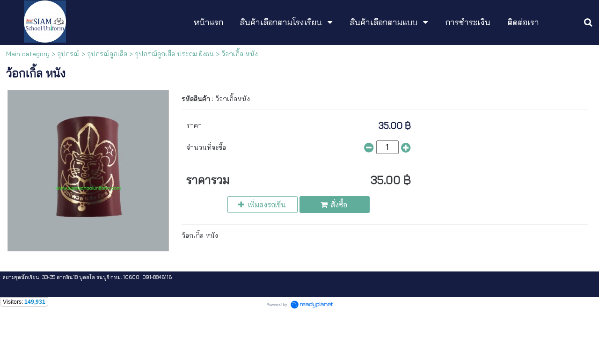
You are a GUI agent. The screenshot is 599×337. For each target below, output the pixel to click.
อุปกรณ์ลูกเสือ (107, 54)
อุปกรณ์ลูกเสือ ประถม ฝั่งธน (174, 54)
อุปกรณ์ (68, 54)
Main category (28, 54)
